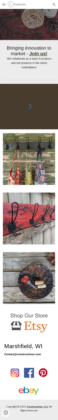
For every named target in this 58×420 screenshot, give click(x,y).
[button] (4, 4)
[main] (29, 57)
